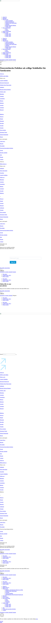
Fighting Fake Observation (11, 23)
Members (5, 18)
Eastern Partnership (4, 134)
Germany (2, 107)
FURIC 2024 (8, 35)
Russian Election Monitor (10, 25)
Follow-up (2, 177)
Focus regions (3, 130)
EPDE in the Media (7, 31)
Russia (1, 136)
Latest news (2, 141)
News (6, 29)
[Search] (16, 354)
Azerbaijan (2, 98)
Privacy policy (6, 276)
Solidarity (7, 24)
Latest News (2, 440)
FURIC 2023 (8, 36)
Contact (1, 159)
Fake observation (3, 170)
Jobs (1, 154)
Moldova (2, 114)
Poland (1, 118)
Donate (1, 157)
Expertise (2, 173)
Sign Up (13, 262)
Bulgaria (2, 103)
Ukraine (1, 127)
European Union (3, 132)
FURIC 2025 (8, 33)
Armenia (2, 96)
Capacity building (3, 175)
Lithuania (2, 207)
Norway (1, 116)
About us (2, 73)
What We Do (5, 19)
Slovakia (2, 123)
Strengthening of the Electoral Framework (14, 594)
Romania (2, 121)
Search (1, 61)
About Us (5, 17)
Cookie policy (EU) (7, 275)
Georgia (1, 105)
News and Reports (6, 27)
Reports (7, 30)
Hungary (2, 109)
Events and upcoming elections (6, 148)
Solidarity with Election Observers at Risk (14, 589)
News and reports (6, 598)
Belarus (1, 100)
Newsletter (2, 145)
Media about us (3, 163)
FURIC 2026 (8, 26)
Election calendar (3, 152)
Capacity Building (9, 20)
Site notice (5, 274)
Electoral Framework (9, 21)
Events (1, 150)
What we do (2, 377)
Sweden (1, 125)
